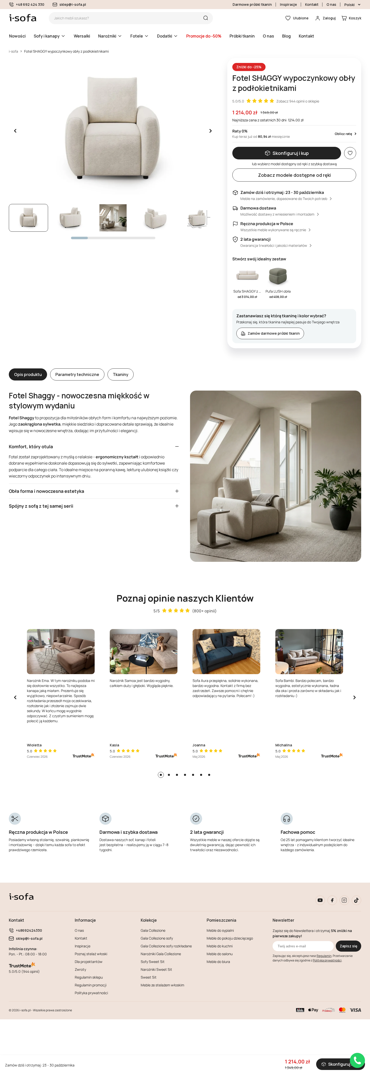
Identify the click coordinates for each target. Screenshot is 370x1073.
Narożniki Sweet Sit (156, 969)
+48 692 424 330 (30, 4)
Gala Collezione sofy (157, 938)
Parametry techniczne (77, 374)
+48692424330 (29, 930)
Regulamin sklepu (89, 977)
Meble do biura (218, 961)
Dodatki (164, 36)
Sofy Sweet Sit (153, 961)
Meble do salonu (220, 953)
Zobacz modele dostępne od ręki (294, 175)
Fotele (136, 36)
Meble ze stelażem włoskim (162, 985)
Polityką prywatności (327, 960)
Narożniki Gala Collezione (161, 953)
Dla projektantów (88, 961)
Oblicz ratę (343, 133)
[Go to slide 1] (161, 775)
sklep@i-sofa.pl (72, 4)
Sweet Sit (149, 977)
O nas (331, 4)
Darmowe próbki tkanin (252, 4)
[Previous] (15, 697)
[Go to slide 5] (193, 775)
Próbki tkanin (242, 36)
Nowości (17, 36)
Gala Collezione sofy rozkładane (166, 946)
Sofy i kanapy (47, 36)
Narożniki (107, 36)
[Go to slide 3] (177, 775)
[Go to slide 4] (185, 775)
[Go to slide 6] (201, 775)
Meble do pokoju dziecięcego (230, 938)
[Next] (354, 697)
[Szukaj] (206, 18)
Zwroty (80, 969)
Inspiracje (288, 4)
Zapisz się (348, 946)
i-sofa (13, 51)
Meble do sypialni (220, 930)
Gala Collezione (153, 930)
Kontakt (311, 4)
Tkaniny (120, 374)
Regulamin (324, 956)
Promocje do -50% (203, 36)
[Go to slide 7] (209, 775)
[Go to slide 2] (169, 775)
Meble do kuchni (220, 946)
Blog (286, 36)
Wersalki (82, 36)
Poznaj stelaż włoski (91, 953)
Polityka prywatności (91, 992)
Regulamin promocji (90, 985)
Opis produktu (28, 374)
